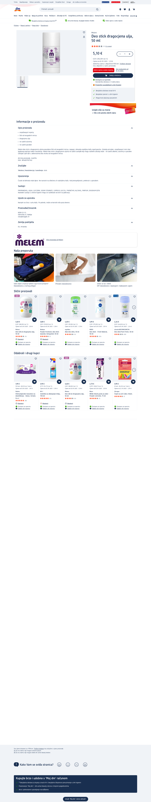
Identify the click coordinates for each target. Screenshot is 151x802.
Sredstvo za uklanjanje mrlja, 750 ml (50, 395)
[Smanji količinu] (120, 54)
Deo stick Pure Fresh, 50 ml (123, 332)
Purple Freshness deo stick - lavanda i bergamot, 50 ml (50, 333)
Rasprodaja (125, 16)
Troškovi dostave (125, 64)
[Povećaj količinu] (129, 54)
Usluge (69, 2)
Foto (117, 16)
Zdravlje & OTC (62, 16)
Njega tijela (35, 25)
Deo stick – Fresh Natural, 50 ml (98, 333)
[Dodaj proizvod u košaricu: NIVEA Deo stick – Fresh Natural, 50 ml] (108, 319)
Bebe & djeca (89, 16)
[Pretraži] (97, 9)
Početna (16, 25)
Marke (21, 16)
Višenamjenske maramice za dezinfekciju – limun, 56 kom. (26, 395)
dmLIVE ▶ (133, 16)
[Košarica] (134, 9)
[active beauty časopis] (133, 2)
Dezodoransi (44, 25)
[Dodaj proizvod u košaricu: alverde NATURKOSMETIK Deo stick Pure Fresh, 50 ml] (133, 319)
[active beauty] (105, 2)
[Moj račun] (129, 9)
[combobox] (70, 9)
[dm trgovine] (120, 9)
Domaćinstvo (99, 16)
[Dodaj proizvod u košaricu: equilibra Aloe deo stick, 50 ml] (84, 319)
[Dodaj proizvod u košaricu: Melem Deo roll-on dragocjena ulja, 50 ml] (34, 319)
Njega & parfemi (37, 16)
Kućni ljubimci (110, 16)
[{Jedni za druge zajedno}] (125, 2)
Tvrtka (15, 2)
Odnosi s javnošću (35, 2)
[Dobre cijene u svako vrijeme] (115, 2)
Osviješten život (60, 2)
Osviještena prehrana (75, 16)
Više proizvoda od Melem (54, 240)
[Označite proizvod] (84, 32)
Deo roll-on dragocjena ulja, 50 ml (25, 333)
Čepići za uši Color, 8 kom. (123, 394)
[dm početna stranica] (17, 9)
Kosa (46, 16)
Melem (94, 33)
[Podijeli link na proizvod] (84, 37)
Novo (15, 16)
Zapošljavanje (24, 2)
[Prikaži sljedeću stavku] (134, 268)
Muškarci (52, 16)
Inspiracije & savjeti (47, 2)
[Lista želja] (125, 9)
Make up (27, 16)
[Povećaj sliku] (51, 52)
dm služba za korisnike (79, 2)
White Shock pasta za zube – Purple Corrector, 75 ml (99, 395)
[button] (59, 765)
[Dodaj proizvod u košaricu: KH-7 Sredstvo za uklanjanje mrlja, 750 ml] (59, 381)
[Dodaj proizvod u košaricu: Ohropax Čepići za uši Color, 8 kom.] (133, 381)
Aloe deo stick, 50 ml (72, 332)
